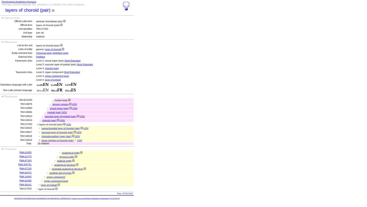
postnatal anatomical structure (68, 169)
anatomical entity (71, 153)
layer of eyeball (53, 80)
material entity (64, 161)
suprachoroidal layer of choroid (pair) (60, 128)
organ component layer (57, 76)
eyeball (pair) (54, 112)
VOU (68, 124)
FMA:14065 (25, 176)
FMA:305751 (25, 164)
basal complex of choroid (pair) (57, 140)
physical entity (67, 157)
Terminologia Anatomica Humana (19, 2)
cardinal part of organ (60, 173)
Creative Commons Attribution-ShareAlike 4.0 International (90, 198)
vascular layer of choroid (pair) (57, 132)
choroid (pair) (52, 68)
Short (67, 60)
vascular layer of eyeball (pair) (61, 116)
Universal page (44, 53)
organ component (56, 177)
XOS (74, 104)
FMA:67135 (25, 168)
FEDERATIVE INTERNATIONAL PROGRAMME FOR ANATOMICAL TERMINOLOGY (42, 198)
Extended (75, 60)
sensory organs (60, 104)
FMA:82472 (25, 172)
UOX (74, 108)
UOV (86, 128)
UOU (64, 112)
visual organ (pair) (59, 108)
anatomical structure (65, 165)
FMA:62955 (25, 152)
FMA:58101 (25, 184)
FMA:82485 (25, 180)
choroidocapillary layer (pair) (56, 136)
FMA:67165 (25, 160)
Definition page (60, 53)
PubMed (40, 57)
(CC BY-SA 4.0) (115, 198)
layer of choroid (53, 49)
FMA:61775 (25, 156)
